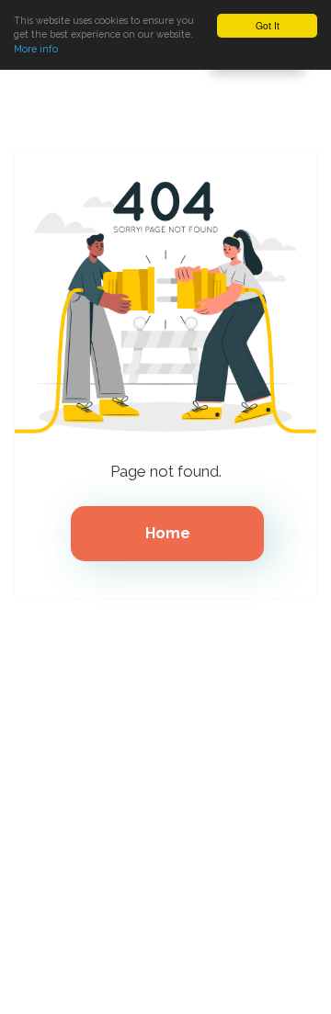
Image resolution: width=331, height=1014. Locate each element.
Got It (268, 25)
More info (36, 48)
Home (167, 533)
